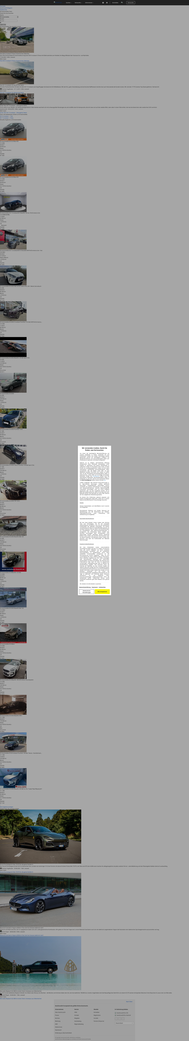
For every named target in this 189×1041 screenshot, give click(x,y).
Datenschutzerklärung (85, 587)
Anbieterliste (102, 587)
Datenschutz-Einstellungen (87, 591)
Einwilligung (96, 476)
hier (105, 480)
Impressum (95, 587)
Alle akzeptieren (102, 591)
